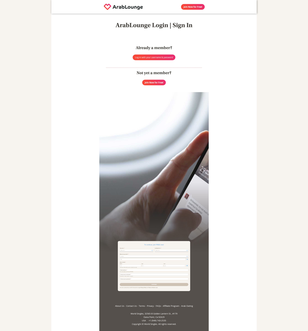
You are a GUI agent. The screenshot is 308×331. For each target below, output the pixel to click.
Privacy (150, 305)
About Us (119, 305)
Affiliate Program (171, 305)
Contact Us (131, 305)
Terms (142, 305)
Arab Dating (187, 305)
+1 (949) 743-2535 (157, 320)
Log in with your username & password (154, 57)
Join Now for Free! (193, 6)
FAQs (158, 305)
